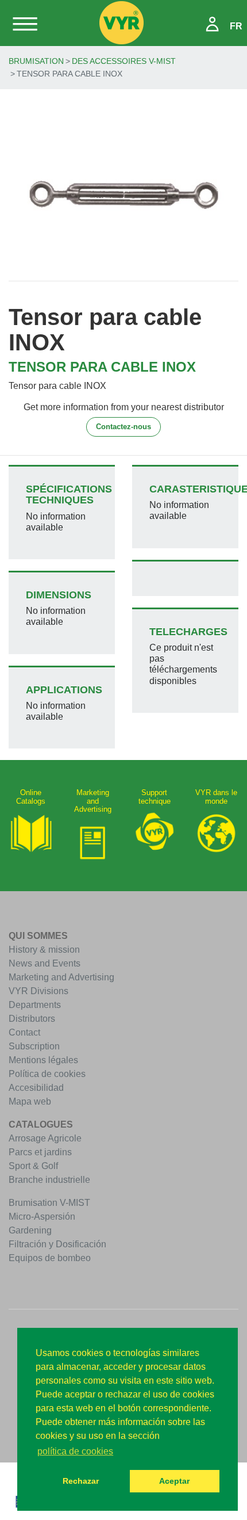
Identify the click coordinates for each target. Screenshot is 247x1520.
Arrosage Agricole (45, 1138)
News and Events (44, 963)
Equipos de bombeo (50, 1258)
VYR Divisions (38, 991)
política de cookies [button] (75, 1451)
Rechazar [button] (81, 1480)
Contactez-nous (123, 426)
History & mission (44, 949)
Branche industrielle (49, 1180)
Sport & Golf (33, 1166)
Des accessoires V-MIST (124, 61)
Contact (24, 1032)
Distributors (32, 1018)
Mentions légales (43, 1060)
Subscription (34, 1046)
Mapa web (30, 1101)
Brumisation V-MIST (49, 1203)
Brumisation (36, 61)
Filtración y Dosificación (57, 1244)
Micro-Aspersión (42, 1216)
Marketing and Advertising (61, 977)
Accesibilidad (36, 1088)
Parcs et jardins (40, 1152)
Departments (35, 1005)
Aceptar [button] (174, 1480)
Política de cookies (47, 1074)
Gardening (30, 1230)
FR (236, 26)
